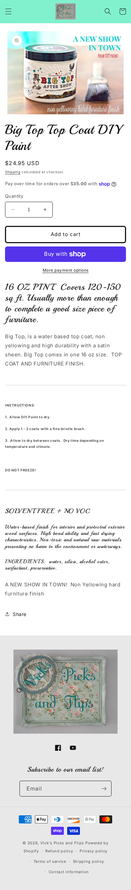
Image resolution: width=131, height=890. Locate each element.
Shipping (12, 172)
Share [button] (20, 614)
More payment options (66, 270)
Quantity (14, 196)
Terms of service (50, 861)
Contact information (69, 871)
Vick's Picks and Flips (62, 843)
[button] (8, 11)
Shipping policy (88, 861)
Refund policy (59, 851)
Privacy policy (93, 851)
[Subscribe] (103, 789)
